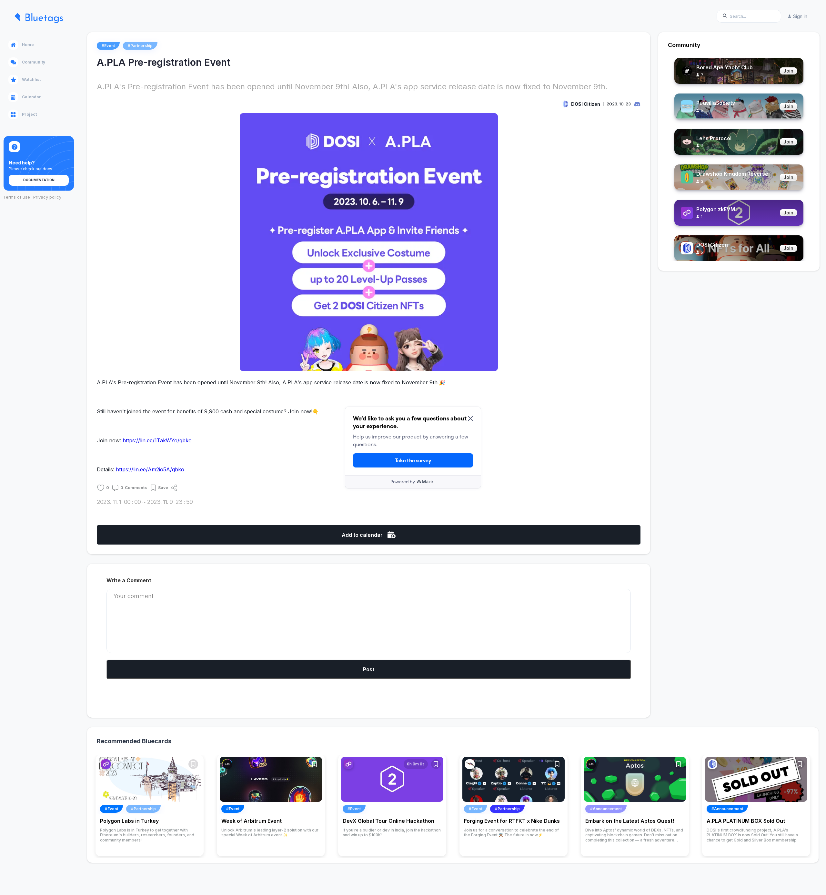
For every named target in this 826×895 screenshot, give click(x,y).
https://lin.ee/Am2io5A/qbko (150, 469)
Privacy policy (47, 197)
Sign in (800, 16)
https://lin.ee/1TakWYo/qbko (157, 440)
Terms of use (16, 197)
